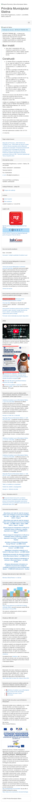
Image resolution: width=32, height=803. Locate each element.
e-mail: (4, 175)
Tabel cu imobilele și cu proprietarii (12, 484)
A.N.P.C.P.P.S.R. (7, 233)
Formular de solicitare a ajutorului (13, 385)
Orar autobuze (8, 201)
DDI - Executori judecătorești (22, 154)
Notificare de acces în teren (14, 693)
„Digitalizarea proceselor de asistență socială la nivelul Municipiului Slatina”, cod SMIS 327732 (16, 555)
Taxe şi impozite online (8, 156)
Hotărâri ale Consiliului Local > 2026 (14, 143)
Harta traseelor (8, 199)
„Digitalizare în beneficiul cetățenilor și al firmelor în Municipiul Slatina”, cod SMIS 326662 (16, 551)
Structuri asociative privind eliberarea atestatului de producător (15, 146)
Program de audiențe (9, 190)
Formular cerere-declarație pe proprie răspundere (15, 316)
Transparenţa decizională (22, 147)
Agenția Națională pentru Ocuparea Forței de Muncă (15, 234)
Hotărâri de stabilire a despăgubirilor (12, 487)
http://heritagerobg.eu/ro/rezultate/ (11, 788)
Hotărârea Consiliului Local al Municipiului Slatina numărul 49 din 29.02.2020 (17, 690)
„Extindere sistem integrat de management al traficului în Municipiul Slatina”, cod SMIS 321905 (16, 560)
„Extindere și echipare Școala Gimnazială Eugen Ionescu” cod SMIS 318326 (16, 547)
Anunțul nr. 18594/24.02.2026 (10, 489)
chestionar (5, 654)
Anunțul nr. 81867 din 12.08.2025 (11, 415)
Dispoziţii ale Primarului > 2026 (11, 143)
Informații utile (6, 303)
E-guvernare (14, 233)
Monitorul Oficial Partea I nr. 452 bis (12, 577)
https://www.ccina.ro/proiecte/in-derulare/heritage (15, 792)
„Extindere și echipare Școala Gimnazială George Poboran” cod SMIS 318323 (16, 543)
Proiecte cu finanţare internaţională (16, 151)
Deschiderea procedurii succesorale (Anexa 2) (14, 153)
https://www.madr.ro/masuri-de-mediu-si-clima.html (16, 678)
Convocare (10, 695)
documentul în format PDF (9, 609)
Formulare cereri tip (8, 149)
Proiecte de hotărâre (8, 152)
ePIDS (10, 386)
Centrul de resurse (7, 288)
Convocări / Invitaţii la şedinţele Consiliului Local (15, 255)
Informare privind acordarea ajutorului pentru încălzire (13, 299)
